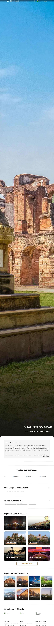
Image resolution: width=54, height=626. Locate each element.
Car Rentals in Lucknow (19, 491)
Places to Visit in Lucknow (10, 504)
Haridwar (8, 597)
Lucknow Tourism (32, 504)
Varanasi (33, 597)
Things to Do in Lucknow (22, 504)
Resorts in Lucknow (9, 491)
